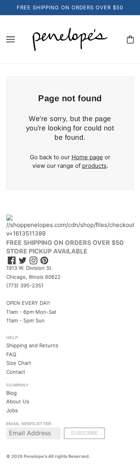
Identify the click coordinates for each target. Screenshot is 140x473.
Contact (15, 372)
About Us (17, 401)
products (94, 165)
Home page (87, 157)
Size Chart (18, 363)
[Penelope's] (70, 38)
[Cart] (130, 39)
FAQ (11, 354)
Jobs (12, 410)
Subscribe (84, 433)
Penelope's (35, 456)
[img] (11, 261)
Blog (11, 393)
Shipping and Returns (32, 345)
